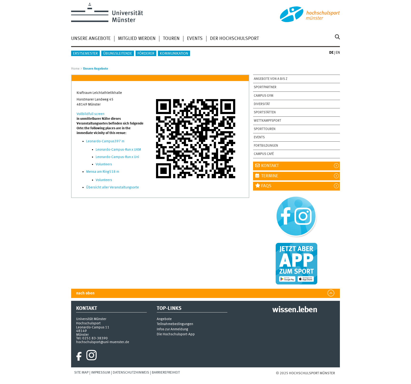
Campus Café (264, 154)
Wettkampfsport (267, 120)
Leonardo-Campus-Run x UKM (118, 150)
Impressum (100, 372)
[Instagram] (91, 356)
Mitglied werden (137, 38)
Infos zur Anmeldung (172, 329)
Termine (269, 176)
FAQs (266, 186)
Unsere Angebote (91, 38)
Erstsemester (85, 54)
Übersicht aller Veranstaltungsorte (112, 187)
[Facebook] (79, 356)
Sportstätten (265, 112)
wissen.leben (294, 310)
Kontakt (270, 166)
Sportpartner (265, 87)
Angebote (164, 319)
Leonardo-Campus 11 (92, 327)
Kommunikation (174, 54)
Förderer (145, 54)
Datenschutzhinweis (131, 372)
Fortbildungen (266, 145)
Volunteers (104, 164)
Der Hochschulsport (234, 38)
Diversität (262, 104)
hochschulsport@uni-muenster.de (102, 342)
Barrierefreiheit (166, 372)
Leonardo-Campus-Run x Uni (117, 157)
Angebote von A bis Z (270, 79)
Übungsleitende (117, 54)
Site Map (81, 372)
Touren (171, 38)
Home (75, 68)
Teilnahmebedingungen (175, 324)
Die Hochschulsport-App (176, 334)
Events (195, 38)
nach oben (85, 293)
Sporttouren (264, 129)
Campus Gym (263, 95)
